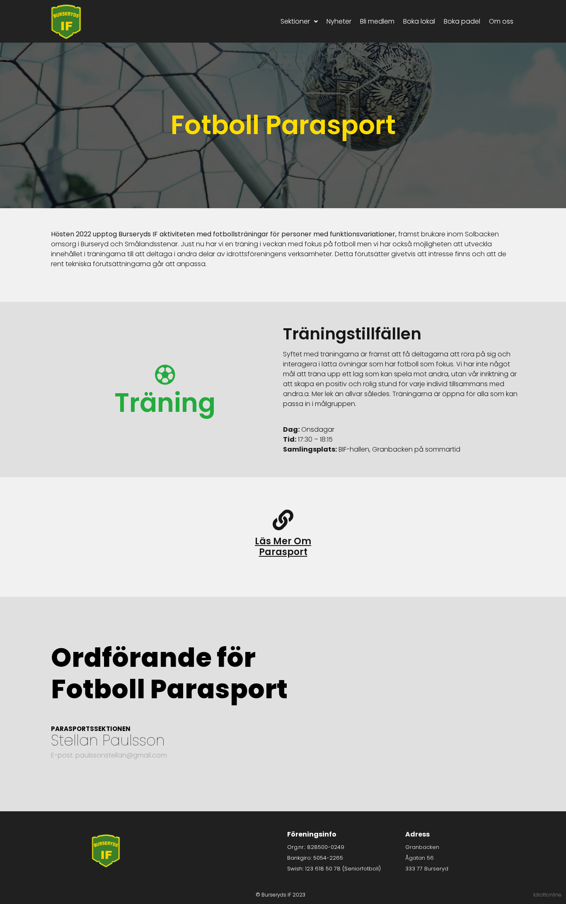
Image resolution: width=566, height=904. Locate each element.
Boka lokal (419, 21)
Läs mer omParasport (283, 546)
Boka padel (462, 21)
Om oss (501, 21)
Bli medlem (377, 21)
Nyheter (339, 21)
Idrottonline (547, 894)
